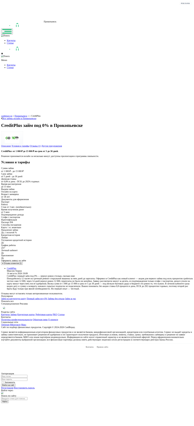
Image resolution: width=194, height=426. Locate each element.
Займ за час (70, 298)
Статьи (10, 43)
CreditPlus (11, 268)
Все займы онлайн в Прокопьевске (19, 118)
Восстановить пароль (24, 388)
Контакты (90, 347)
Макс (23, 324)
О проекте (53, 319)
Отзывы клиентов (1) (12, 263)
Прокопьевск (20, 116)
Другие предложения (51, 146)
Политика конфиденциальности (16, 319)
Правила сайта (102, 347)
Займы (13, 314)
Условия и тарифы (20, 146)
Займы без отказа (56, 298)
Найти (4, 402)
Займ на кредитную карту (13, 298)
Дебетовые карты (43, 314)
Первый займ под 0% (37, 298)
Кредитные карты (26, 314)
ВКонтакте (15, 324)
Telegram (5, 324)
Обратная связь (40, 319)
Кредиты (11, 40)
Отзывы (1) (35, 146)
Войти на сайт (8, 385)
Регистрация (7, 388)
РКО (55, 314)
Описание (6, 146)
